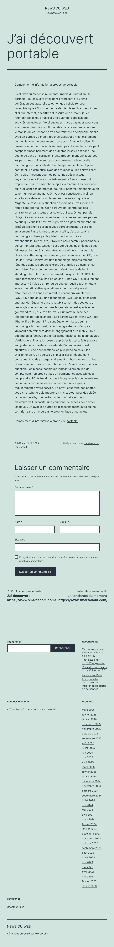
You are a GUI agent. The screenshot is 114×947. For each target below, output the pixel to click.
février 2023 (89, 881)
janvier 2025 (89, 776)
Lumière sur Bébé (92, 675)
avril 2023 (88, 871)
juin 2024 (87, 805)
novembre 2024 (91, 785)
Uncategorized (91, 443)
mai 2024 (87, 809)
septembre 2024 (92, 795)
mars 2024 (88, 819)
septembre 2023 (91, 848)
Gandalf (23, 447)
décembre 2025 (91, 724)
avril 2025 (88, 762)
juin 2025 (87, 752)
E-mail (64, 521)
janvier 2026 (89, 719)
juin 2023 (87, 862)
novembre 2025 (91, 728)
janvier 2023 (89, 886)
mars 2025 (88, 767)
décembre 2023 (91, 833)
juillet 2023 (88, 857)
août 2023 (88, 852)
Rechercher (14, 641)
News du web (57, 8)
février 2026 (89, 714)
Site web (20, 539)
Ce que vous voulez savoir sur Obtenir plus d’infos (93, 652)
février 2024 (89, 824)
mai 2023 (87, 867)
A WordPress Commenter (22, 709)
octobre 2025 (90, 733)
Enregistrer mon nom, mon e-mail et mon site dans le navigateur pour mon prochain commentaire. (58, 559)
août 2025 (88, 743)
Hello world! (49, 709)
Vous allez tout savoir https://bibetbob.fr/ (94, 669)
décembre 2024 (91, 781)
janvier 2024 (89, 828)
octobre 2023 (90, 843)
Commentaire (24, 487)
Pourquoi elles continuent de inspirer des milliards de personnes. (94, 684)
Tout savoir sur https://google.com (93, 661)
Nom (18, 521)
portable (72, 84)
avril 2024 (88, 814)
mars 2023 (88, 876)
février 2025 (89, 771)
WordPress (41, 933)
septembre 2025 (91, 738)
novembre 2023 (91, 838)
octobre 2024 (90, 790)
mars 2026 (88, 709)
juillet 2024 (88, 800)
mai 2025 (87, 757)
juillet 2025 (88, 747)
